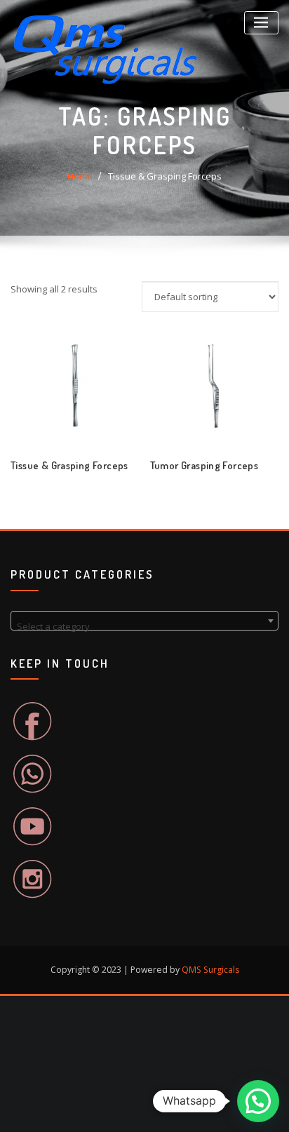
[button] (258, 1101)
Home (80, 176)
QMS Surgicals (210, 970)
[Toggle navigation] (261, 22)
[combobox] (144, 621)
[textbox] (144, 626)
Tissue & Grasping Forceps (165, 176)
